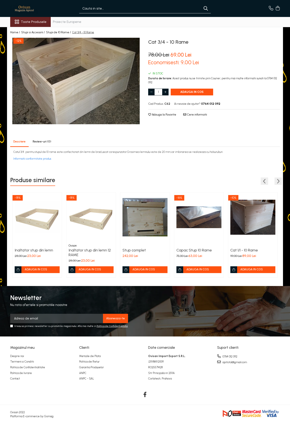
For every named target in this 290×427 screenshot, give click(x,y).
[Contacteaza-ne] (271, 8)
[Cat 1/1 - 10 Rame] (252, 217)
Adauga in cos (192, 92)
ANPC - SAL (86, 378)
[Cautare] (206, 8)
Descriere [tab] (19, 141)
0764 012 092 (229, 356)
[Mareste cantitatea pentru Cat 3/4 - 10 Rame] (165, 92)
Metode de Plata (90, 356)
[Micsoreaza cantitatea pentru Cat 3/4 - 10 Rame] (151, 92)
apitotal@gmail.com (234, 362)
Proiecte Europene (67, 22)
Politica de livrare (21, 373)
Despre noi (17, 356)
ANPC (82, 373)
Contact (15, 378)
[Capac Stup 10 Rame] (198, 217)
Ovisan (73, 245)
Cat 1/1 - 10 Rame (244, 250)
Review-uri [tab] (42, 141)
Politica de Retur (89, 361)
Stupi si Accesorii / (33, 32)
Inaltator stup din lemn (34, 250)
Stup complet (134, 250)
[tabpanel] (76, 81)
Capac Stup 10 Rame (194, 250)
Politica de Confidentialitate (112, 326)
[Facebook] (145, 395)
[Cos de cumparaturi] (277, 8)
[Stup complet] (145, 217)
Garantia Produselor (91, 367)
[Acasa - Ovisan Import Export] (31, 8)
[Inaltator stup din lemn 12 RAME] (91, 217)
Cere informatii (196, 114)
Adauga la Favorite (163, 114)
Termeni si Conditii (22, 361)
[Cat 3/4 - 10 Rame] (76, 81)
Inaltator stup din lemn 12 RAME (90, 252)
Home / (15, 32)
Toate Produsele (33, 22)
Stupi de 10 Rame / (59, 32)
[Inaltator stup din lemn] (37, 217)
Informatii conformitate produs (32, 158)
